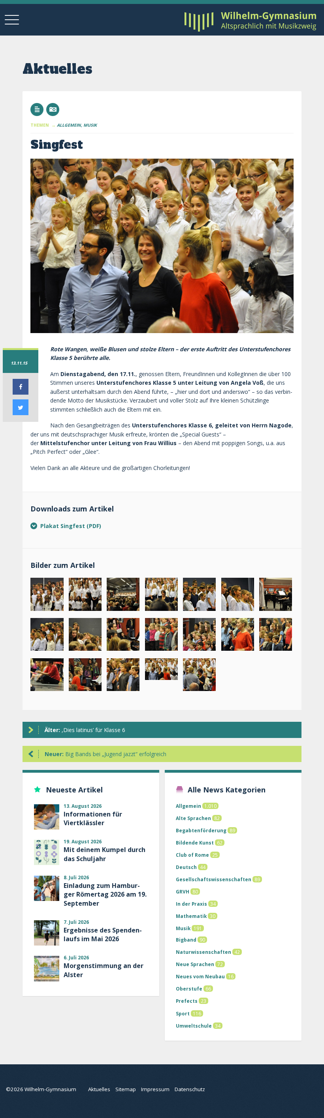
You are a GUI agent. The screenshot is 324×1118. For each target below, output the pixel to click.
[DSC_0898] (123, 636)
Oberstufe (189, 988)
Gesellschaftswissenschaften (213, 879)
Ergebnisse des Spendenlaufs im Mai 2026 (103, 934)
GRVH (182, 891)
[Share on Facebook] (20, 392)
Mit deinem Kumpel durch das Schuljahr (104, 854)
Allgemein (188, 806)
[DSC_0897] (161, 636)
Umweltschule (194, 1025)
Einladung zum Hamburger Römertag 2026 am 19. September (105, 894)
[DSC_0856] (46, 596)
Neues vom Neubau (200, 976)
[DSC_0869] (161, 596)
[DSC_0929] (123, 676)
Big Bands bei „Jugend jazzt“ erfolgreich (105, 754)
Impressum (155, 1089)
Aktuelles (99, 1089)
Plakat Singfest (63, 526)
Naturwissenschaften (203, 952)
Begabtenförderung (201, 830)
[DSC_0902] (199, 636)
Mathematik (191, 916)
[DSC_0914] (237, 636)
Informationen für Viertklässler (93, 818)
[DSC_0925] (85, 676)
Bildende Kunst (195, 842)
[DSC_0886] (237, 596)
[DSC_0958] (199, 676)
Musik (183, 928)
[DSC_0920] (275, 636)
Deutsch (186, 867)
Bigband (186, 939)
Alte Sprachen (193, 818)
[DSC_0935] (46, 636)
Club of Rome (192, 855)
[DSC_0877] (199, 596)
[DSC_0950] (161, 671)
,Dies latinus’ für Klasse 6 (85, 730)
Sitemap (125, 1089)
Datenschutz (190, 1089)
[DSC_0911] (46, 676)
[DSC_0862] (85, 596)
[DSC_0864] (123, 596)
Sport (183, 1013)
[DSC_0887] (275, 596)
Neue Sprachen (195, 964)
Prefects (187, 1001)
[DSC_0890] (85, 636)
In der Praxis (191, 904)
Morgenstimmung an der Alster (103, 970)
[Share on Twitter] (20, 413)
